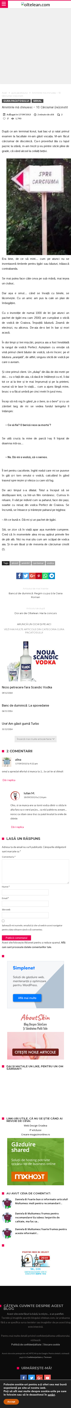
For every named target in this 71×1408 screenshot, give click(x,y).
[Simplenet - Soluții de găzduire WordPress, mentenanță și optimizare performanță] (35, 984)
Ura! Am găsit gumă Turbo (20, 723)
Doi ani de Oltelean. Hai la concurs (36, 611)
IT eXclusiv (35, 1130)
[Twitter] (31, 1378)
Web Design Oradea (35, 1125)
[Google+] (39, 1378)
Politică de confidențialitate (26, 1344)
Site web (6, 909)
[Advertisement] (35, 45)
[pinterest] (39, 576)
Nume (6, 886)
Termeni (47, 1357)
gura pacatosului (19, 93)
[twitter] (26, 576)
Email (5, 898)
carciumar (38, 563)
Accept (11, 1401)
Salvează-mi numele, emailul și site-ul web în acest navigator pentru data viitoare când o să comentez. (32, 927)
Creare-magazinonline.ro (35, 1134)
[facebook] (19, 576)
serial (37, 100)
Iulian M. (29, 793)
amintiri (25, 563)
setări (51, 1394)
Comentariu (9, 856)
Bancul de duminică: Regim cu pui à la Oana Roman (35, 593)
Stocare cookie (51, 1344)
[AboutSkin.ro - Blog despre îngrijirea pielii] (35, 1036)
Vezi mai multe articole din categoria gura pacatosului (34, 631)
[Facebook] (23, 1378)
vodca (50, 563)
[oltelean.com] (35, 4)
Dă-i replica (9, 780)
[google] (32, 576)
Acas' (4, 93)
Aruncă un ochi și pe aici (34, 624)
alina (18, 759)
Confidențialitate (34, 1357)
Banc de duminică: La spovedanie (25, 705)
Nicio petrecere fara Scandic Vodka (27, 687)
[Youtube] (47, 1378)
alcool (15, 563)
